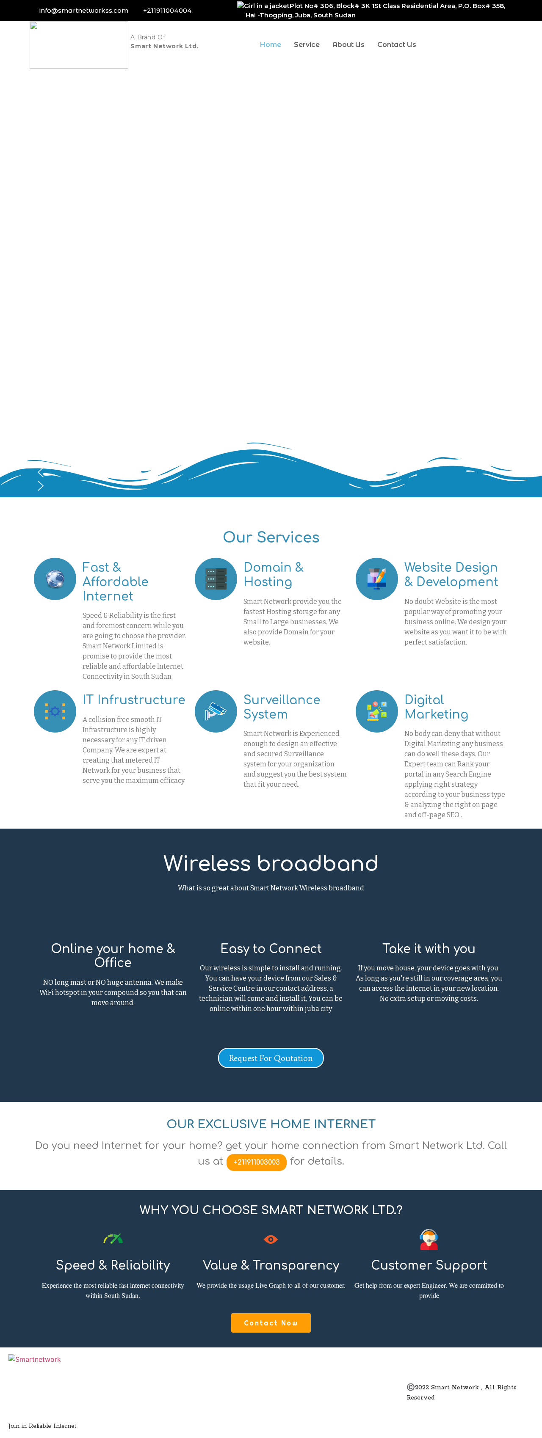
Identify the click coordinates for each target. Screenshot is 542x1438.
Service (307, 45)
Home (270, 45)
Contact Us (396, 45)
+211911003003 (256, 1162)
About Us (348, 45)
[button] (271, 472)
